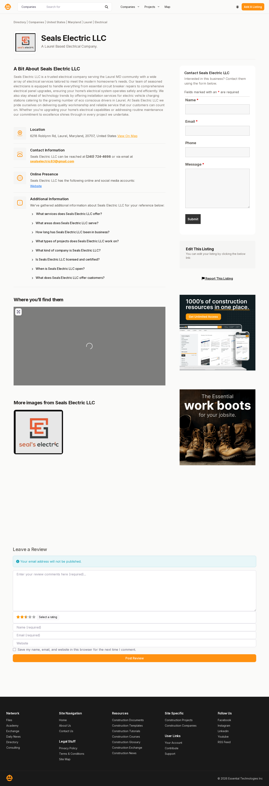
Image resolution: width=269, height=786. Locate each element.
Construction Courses (126, 736)
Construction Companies (181, 725)
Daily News (13, 736)
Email (191, 121)
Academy (12, 725)
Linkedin (223, 731)
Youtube (223, 736)
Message (194, 164)
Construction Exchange (127, 747)
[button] (98, 214)
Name (192, 100)
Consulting (13, 747)
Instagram (224, 725)
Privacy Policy (68, 748)
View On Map (127, 136)
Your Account (173, 742)
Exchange (12, 731)
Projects (150, 6)
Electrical (101, 22)
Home (63, 720)
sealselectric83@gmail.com (52, 161)
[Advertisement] (217, 499)
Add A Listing (253, 6)
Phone (190, 143)
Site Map (64, 759)
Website (36, 186)
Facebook (224, 720)
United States (56, 22)
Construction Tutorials (126, 731)
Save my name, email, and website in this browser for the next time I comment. (77, 649)
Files (9, 720)
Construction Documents (128, 720)
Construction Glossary (126, 742)
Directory (20, 22)
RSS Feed (224, 742)
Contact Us (66, 731)
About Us (65, 725)
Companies (128, 6)
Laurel (87, 22)
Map (167, 6)
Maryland (74, 22)
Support (170, 753)
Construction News (124, 753)
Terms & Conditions (71, 753)
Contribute (171, 748)
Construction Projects (179, 720)
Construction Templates (127, 725)
